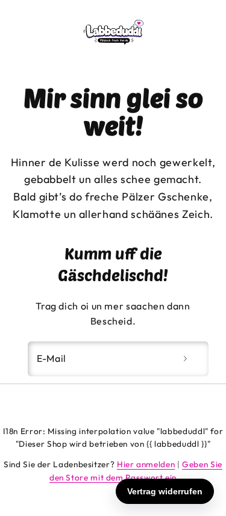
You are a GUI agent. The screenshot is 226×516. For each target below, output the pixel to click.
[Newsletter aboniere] (185, 358)
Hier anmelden (146, 464)
